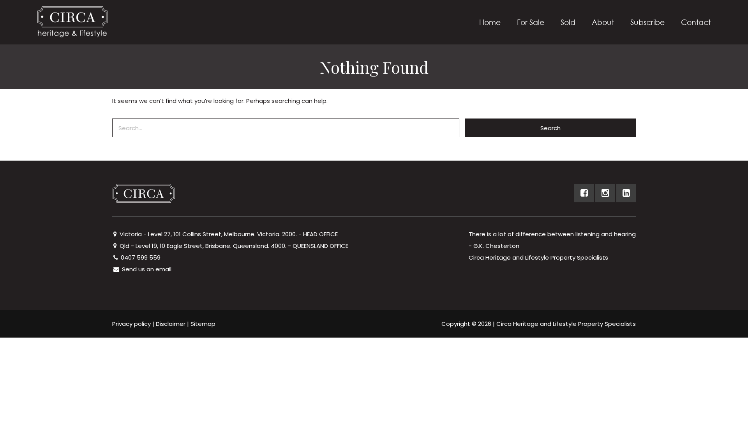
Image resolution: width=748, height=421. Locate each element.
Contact (696, 22)
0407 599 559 (140, 257)
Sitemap (203, 324)
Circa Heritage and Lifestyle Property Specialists (566, 324)
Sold (568, 22)
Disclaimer (170, 324)
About (603, 22)
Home (490, 22)
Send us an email (145, 269)
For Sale (530, 22)
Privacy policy (131, 324)
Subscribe (647, 22)
